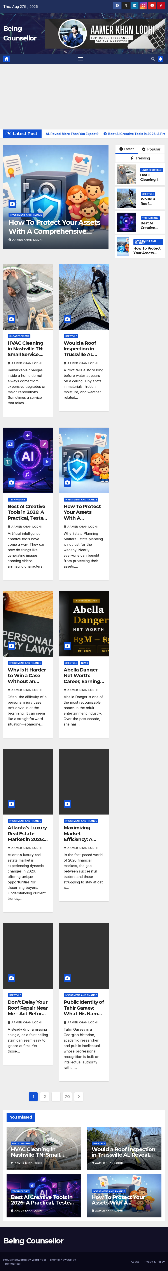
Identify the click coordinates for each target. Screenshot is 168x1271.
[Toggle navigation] (80, 59)
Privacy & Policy (154, 1261)
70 (67, 1096)
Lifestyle (148, 194)
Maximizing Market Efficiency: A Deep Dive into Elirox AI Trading (83, 839)
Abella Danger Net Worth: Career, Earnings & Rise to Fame (83, 678)
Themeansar (12, 1263)
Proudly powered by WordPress (25, 1259)
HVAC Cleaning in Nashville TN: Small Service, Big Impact (25, 351)
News (84, 663)
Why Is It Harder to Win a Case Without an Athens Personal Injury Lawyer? (27, 681)
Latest (129, 149)
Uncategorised (152, 170)
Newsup (66, 1259)
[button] (153, 59)
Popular (153, 149)
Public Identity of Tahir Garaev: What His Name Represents (84, 1010)
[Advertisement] (84, 96)
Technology (150, 218)
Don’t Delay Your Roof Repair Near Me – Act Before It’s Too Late (27, 1010)
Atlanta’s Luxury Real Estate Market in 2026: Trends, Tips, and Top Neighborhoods (28, 842)
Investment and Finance (26, 214)
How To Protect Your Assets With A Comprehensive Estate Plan (54, 231)
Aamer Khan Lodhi (27, 239)
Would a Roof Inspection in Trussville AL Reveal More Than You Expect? (80, 357)
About (135, 1261)
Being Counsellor (33, 1240)
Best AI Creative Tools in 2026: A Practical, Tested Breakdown (27, 515)
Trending (142, 158)
